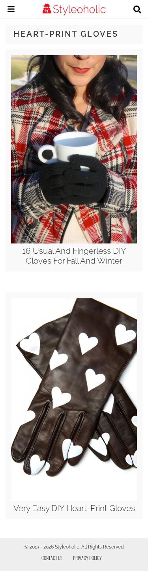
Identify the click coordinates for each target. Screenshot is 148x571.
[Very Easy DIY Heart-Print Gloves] (74, 499)
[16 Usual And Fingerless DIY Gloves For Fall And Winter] (74, 241)
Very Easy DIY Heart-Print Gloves (74, 508)
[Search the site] (137, 10)
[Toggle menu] (11, 10)
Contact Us (52, 557)
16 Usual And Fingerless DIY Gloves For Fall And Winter (74, 256)
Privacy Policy (87, 557)
